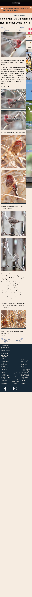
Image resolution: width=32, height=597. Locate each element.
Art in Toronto (25, 8)
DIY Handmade (17, 8)
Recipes (16, 10)
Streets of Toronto (8, 10)
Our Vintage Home (8, 8)
